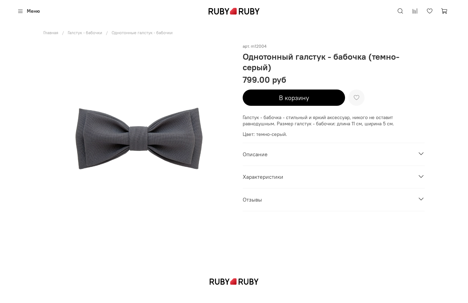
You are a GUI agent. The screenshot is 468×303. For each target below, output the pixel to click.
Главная (50, 32)
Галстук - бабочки (85, 32)
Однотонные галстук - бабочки (142, 32)
